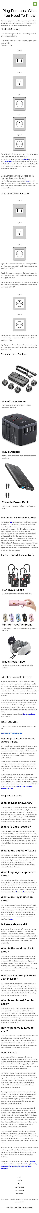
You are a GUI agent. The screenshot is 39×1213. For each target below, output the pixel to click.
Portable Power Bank (15, 502)
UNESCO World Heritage (8, 1094)
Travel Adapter (11, 451)
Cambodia (33, 1164)
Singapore (28, 1166)
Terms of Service (19, 1190)
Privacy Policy (19, 1193)
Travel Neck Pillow (13, 661)
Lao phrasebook (21, 892)
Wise (11, 919)
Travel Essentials (19, 1187)
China (9, 1166)
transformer (8, 161)
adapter (25, 159)
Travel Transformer (14, 401)
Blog (19, 1184)
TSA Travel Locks (13, 589)
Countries (32, 1161)
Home (19, 1177)
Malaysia (21, 1166)
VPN (10, 522)
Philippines (4, 1168)
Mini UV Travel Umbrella (17, 624)
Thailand (3, 1166)
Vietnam (26, 1164)
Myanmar (14, 1166)
